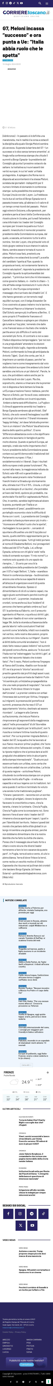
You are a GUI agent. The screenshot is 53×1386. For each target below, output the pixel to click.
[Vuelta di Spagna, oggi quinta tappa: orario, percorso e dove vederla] (10, 1016)
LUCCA (5, 1352)
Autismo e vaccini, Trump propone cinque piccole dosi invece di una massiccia (32, 1253)
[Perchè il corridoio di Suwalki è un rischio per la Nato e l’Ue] (10, 1287)
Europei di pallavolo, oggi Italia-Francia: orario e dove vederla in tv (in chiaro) (33, 1056)
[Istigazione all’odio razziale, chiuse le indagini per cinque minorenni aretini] (10, 1191)
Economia (22, 1168)
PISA (28, 1342)
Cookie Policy (8, 1332)
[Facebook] (3, 3)
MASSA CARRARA (34, 1339)
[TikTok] (14, 3)
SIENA (29, 1352)
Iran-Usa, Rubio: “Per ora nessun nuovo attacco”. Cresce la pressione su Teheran (33, 1003)
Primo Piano (23, 1187)
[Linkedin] (41, 119)
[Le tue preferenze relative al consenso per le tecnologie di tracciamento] (48, 1381)
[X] (18, 3)
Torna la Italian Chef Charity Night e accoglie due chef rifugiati (32, 1122)
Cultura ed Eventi (26, 1117)
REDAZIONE (12, 69)
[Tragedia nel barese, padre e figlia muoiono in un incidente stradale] (10, 950)
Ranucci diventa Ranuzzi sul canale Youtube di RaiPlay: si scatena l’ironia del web (32, 938)
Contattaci (26, 1364)
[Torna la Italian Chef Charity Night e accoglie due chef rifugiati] (10, 1121)
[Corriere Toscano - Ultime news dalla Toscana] (26, 13)
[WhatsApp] (35, 119)
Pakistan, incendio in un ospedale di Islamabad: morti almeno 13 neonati (34, 1042)
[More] (47, 119)
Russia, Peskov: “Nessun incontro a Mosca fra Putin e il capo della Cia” (34, 990)
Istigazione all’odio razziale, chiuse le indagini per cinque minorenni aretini (32, 1192)
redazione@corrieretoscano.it (13, 1328)
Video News (23, 1248)
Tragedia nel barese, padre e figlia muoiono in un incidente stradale (32, 951)
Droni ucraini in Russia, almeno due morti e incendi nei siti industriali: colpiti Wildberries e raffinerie (33, 924)
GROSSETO (8, 1345)
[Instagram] (7, 3)
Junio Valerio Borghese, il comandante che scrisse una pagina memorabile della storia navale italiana (33, 1157)
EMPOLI (6, 1342)
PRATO (29, 1349)
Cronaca (22, 1133)
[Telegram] (10, 3)
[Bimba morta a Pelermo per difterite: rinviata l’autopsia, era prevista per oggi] (10, 909)
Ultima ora (7, 60)
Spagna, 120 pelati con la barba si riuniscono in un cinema (34, 1271)
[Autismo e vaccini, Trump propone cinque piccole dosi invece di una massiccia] (10, 1252)
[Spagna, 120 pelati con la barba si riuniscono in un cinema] (10, 1270)
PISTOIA (30, 1345)
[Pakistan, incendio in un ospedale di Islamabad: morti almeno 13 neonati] (10, 1042)
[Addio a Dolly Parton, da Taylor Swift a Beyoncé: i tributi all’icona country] (10, 963)
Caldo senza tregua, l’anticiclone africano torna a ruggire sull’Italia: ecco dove (34, 977)
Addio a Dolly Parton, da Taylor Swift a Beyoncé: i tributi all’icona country (34, 964)
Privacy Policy (20, 1332)
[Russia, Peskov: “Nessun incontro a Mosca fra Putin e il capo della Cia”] (10, 990)
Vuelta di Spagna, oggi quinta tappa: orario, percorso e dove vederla (32, 1016)
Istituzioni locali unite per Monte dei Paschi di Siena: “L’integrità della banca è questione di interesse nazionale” (34, 1175)
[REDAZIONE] (5, 69)
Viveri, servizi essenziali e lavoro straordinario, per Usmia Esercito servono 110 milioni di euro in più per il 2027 (34, 1140)
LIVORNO (7, 1349)
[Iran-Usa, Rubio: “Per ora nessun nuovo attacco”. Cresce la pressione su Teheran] (10, 1003)
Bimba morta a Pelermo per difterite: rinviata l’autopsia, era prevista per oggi (33, 910)
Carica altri (26, 1065)
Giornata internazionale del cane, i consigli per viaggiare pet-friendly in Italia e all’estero (34, 1029)
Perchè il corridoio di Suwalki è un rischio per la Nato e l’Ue (33, 1288)
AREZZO (6, 1339)
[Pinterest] (29, 119)
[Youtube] (21, 3)
